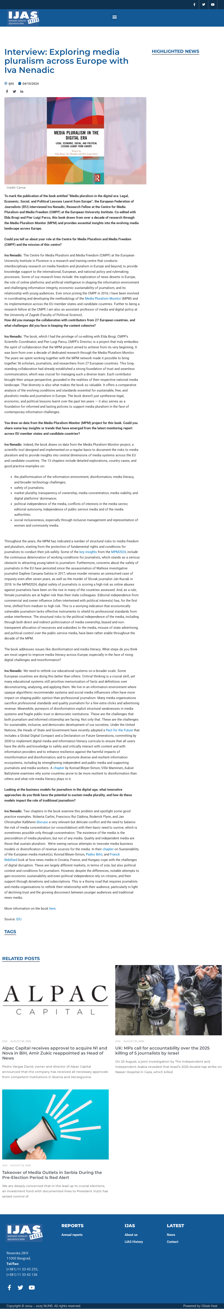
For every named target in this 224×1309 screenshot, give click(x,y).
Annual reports (72, 1235)
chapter (58, 768)
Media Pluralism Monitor (103, 299)
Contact (172, 1242)
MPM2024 (118, 552)
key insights (88, 552)
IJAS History (134, 1242)
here (52, 908)
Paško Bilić (94, 854)
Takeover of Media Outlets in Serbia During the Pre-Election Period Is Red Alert (52, 1175)
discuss (42, 822)
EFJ (18, 919)
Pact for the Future (119, 730)
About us (131, 1235)
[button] (114, 17)
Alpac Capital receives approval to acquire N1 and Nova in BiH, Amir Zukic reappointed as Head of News (54, 1053)
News (171, 1235)
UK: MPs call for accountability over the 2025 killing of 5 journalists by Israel (162, 1051)
